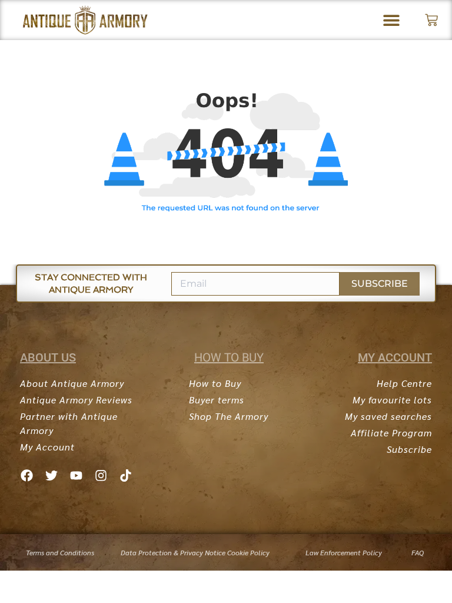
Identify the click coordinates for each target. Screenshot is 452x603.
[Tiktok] (125, 475)
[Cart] (431, 20)
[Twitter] (51, 475)
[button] (391, 20)
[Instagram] (100, 475)
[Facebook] (26, 475)
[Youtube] (76, 475)
